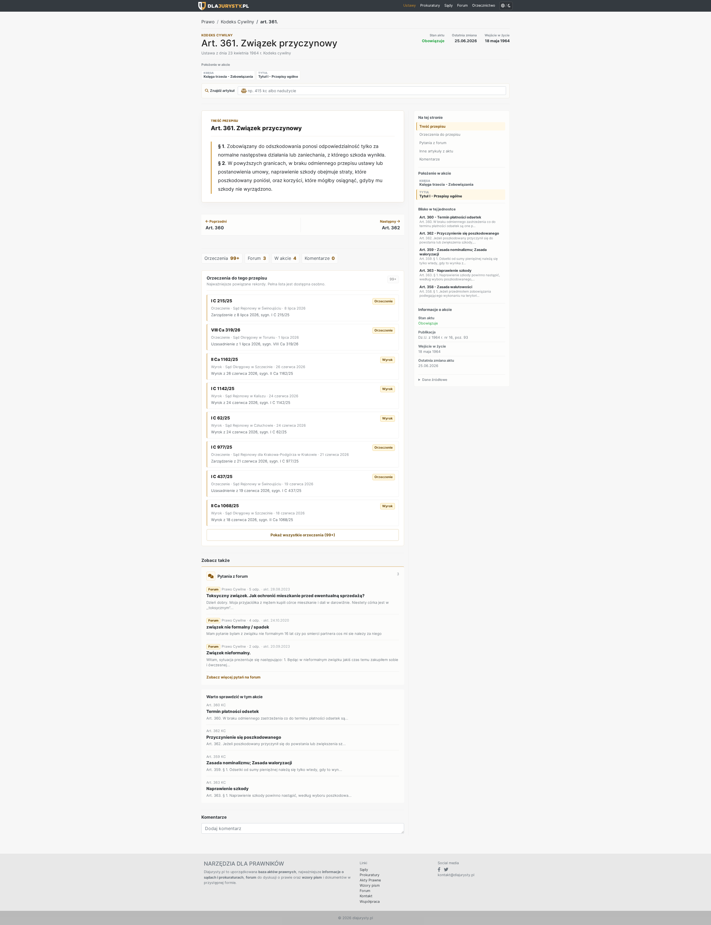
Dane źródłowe (434, 379)
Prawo (208, 21)
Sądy (364, 870)
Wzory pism (370, 885)
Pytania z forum (432, 142)
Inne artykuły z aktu (436, 151)
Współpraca (370, 901)
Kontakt (366, 896)
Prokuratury (369, 875)
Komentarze (429, 159)
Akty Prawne (370, 880)
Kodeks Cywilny (237, 21)
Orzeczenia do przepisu (439, 134)
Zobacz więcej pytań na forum (233, 677)
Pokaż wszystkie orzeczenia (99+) (303, 535)
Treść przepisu (432, 126)
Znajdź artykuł (222, 91)
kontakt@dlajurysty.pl (456, 875)
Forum (365, 891)
